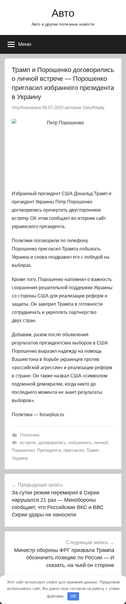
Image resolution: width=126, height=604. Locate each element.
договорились (52, 442)
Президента (49, 450)
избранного (80, 442)
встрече (28, 442)
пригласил (73, 450)
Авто (63, 13)
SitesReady (93, 107)
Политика (29, 434)
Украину (20, 458)
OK (73, 596)
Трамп (92, 450)
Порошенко (23, 450)
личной (100, 442)
